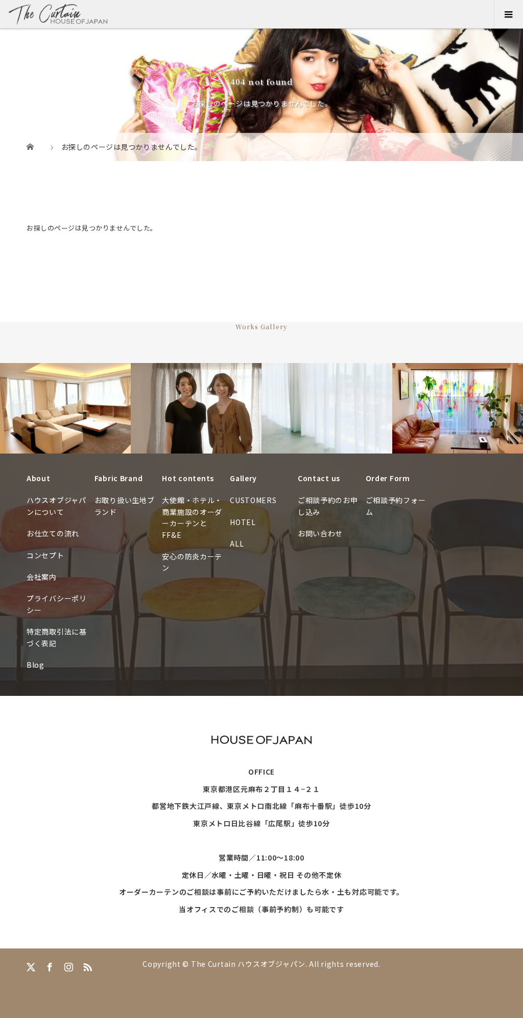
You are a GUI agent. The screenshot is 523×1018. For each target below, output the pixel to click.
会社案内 (42, 577)
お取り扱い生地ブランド (124, 505)
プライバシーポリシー (57, 604)
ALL (237, 543)
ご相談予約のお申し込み (328, 505)
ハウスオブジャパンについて (56, 505)
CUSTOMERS (253, 500)
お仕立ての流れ (53, 533)
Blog (35, 665)
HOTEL (243, 522)
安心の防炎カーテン (192, 562)
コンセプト (45, 555)
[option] (65, 408)
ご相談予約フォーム (396, 505)
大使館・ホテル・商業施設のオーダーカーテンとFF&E (192, 517)
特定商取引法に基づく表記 (57, 637)
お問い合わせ (320, 533)
